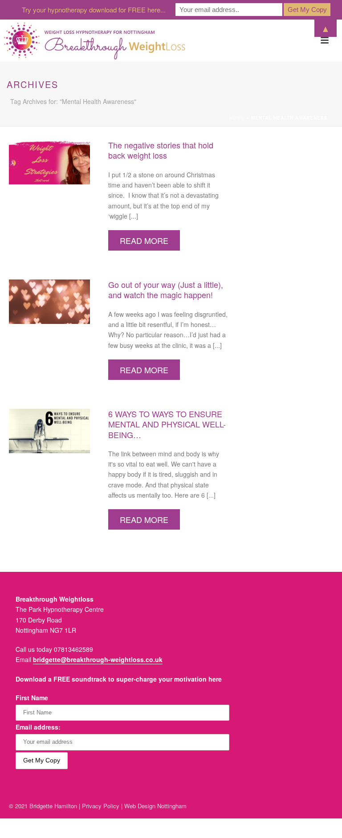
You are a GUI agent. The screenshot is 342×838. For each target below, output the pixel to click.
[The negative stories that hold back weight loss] (49, 161)
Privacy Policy (100, 806)
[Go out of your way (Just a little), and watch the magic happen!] (49, 300)
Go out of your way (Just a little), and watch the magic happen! (165, 289)
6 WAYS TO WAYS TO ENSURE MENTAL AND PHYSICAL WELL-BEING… (167, 424)
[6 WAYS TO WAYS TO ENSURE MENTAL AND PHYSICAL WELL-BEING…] (49, 430)
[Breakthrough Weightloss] (95, 40)
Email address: (38, 726)
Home (236, 118)
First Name (32, 697)
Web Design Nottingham (155, 806)
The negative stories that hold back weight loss (160, 150)
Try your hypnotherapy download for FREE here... (94, 9)
